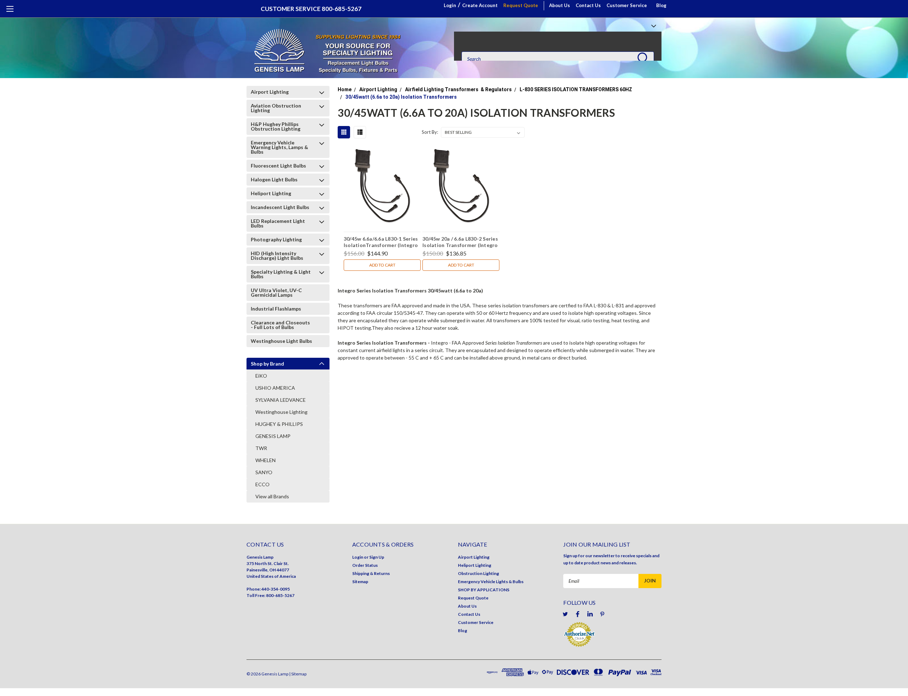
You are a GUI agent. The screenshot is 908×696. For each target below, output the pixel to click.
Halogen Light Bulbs (274, 179)
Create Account (480, 5)
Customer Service (627, 5)
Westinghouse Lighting (281, 412)
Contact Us (588, 5)
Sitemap (360, 581)
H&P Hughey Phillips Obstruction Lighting (275, 126)
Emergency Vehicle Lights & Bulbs (491, 581)
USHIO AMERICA (275, 388)
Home (344, 89)
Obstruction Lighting (478, 573)
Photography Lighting (276, 239)
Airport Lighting (270, 92)
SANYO (263, 472)
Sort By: (430, 132)
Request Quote (520, 5)
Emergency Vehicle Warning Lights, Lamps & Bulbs (279, 147)
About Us (559, 5)
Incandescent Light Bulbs (280, 207)
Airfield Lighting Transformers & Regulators (458, 89)
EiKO (261, 376)
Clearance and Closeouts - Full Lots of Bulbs (280, 324)
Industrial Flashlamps (276, 309)
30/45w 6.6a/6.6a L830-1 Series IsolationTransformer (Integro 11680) (381, 243)
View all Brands (272, 496)
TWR (261, 448)
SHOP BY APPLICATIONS (483, 589)
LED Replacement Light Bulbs (278, 223)
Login (450, 5)
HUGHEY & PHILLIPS (279, 424)
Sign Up (376, 557)
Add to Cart (382, 265)
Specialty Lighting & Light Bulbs (281, 274)
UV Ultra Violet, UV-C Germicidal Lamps (276, 292)
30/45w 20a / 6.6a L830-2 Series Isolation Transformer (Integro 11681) (460, 243)
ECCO (262, 484)
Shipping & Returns (371, 573)
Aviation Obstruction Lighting (276, 108)
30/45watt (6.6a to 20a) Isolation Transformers (401, 97)
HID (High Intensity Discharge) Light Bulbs (277, 255)
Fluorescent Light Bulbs (278, 166)
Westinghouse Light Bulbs (281, 341)
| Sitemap (297, 673)
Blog (661, 5)
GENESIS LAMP (272, 436)
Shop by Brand (267, 364)
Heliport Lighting (271, 193)
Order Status (365, 565)
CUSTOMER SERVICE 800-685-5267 (311, 8)
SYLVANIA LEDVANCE (280, 400)
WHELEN (265, 460)
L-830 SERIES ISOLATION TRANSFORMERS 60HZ (576, 89)
